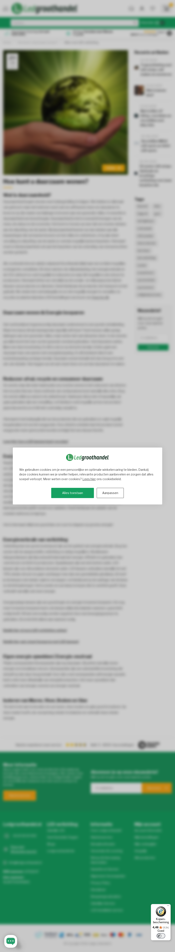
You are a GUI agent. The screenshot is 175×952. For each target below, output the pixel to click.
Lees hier (89, 479)
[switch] (161, 935)
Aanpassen (110, 493)
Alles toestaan (72, 493)
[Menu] (168, 906)
